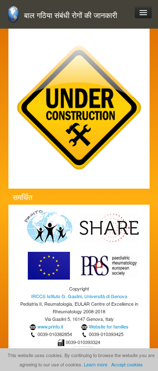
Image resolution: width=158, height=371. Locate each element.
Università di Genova (105, 296)
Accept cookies (127, 364)
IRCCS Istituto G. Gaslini (56, 296)
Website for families (109, 326)
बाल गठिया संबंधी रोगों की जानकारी (70, 15)
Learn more (95, 364)
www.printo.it (50, 326)
